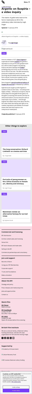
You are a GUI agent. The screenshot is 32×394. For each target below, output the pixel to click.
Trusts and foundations (9, 272)
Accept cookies (16, 390)
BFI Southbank (6, 310)
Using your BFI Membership (10, 265)
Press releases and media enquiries (12, 288)
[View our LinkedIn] (10, 338)
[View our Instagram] (8, 338)
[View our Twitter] (2, 338)
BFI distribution (6, 235)
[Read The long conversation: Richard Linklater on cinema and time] (16, 143)
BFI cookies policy (16, 382)
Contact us (5, 294)
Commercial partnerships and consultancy (14, 252)
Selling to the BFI (7, 249)
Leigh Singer (14, 43)
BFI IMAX (5, 316)
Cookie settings (16, 387)
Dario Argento (21, 59)
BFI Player (5, 305)
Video (4, 53)
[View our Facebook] (5, 338)
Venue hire (5, 242)
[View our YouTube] (13, 338)
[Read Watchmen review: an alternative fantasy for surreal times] (16, 207)
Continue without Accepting (25, 373)
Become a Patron (7, 262)
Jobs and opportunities (8, 291)
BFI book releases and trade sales (12, 245)
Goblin (22, 67)
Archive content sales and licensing (12, 239)
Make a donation (7, 275)
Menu (26, 2)
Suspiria (16, 61)
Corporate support (7, 268)
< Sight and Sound (6, 6)
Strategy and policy (7, 284)
